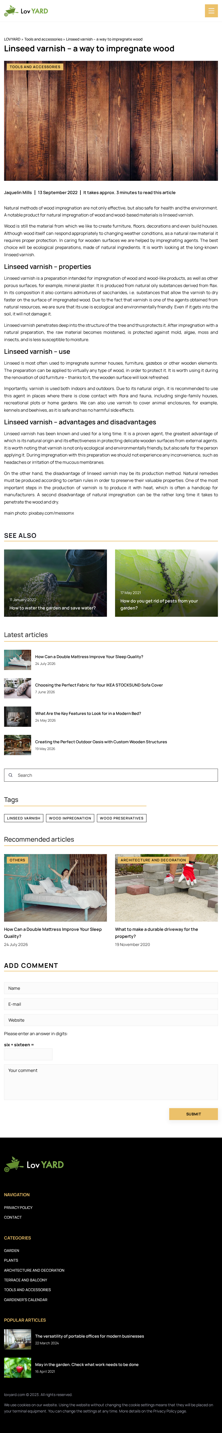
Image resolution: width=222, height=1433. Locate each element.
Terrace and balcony (25, 1279)
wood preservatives (121, 818)
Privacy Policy (165, 1411)
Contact (13, 1217)
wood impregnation (70, 818)
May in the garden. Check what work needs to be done (87, 1364)
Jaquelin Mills (18, 192)
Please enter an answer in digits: (36, 1034)
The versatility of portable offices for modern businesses (89, 1336)
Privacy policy (18, 1207)
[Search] (10, 775)
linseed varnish (23, 818)
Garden (11, 1250)
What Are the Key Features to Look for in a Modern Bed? (88, 713)
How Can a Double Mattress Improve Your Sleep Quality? (89, 656)
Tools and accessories (35, 66)
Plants (11, 1260)
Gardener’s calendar (25, 1299)
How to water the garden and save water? (52, 608)
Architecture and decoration (34, 1270)
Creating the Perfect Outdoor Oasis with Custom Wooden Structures (101, 742)
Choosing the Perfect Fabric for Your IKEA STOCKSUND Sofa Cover (99, 685)
